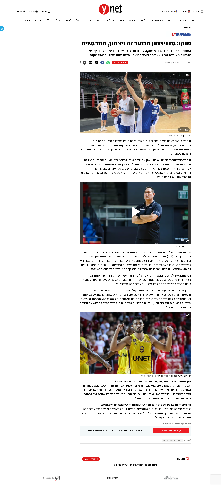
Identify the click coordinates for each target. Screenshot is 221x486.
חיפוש (44, 11)
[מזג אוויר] (176, 13)
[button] (162, 11)
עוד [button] (28, 20)
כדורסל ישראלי (176, 440)
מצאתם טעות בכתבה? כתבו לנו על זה (177, 424)
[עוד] (80, 62)
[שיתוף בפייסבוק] (102, 62)
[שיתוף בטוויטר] (96, 62)
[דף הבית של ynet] (110, 14)
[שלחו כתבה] (90, 62)
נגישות (32, 11)
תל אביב (167, 11)
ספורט (187, 28)
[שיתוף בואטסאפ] (108, 62)
